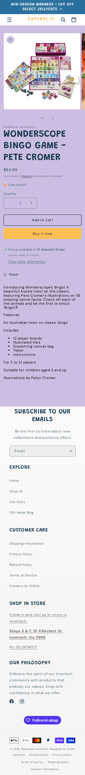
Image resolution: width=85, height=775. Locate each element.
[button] (9, 20)
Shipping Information (26, 543)
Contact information (45, 769)
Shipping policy (58, 762)
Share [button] (13, 274)
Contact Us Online (24, 586)
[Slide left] (32, 118)
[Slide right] (53, 118)
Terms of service (32, 762)
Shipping (26, 176)
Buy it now (42, 233)
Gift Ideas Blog (21, 512)
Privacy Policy (20, 554)
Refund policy (38, 754)
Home (14, 480)
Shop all (16, 491)
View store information (27, 262)
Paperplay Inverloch (34, 749)
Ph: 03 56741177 (23, 647)
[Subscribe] (70, 451)
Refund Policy (20, 565)
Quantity (10, 194)
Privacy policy (62, 754)
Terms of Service (23, 575)
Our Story (17, 502)
